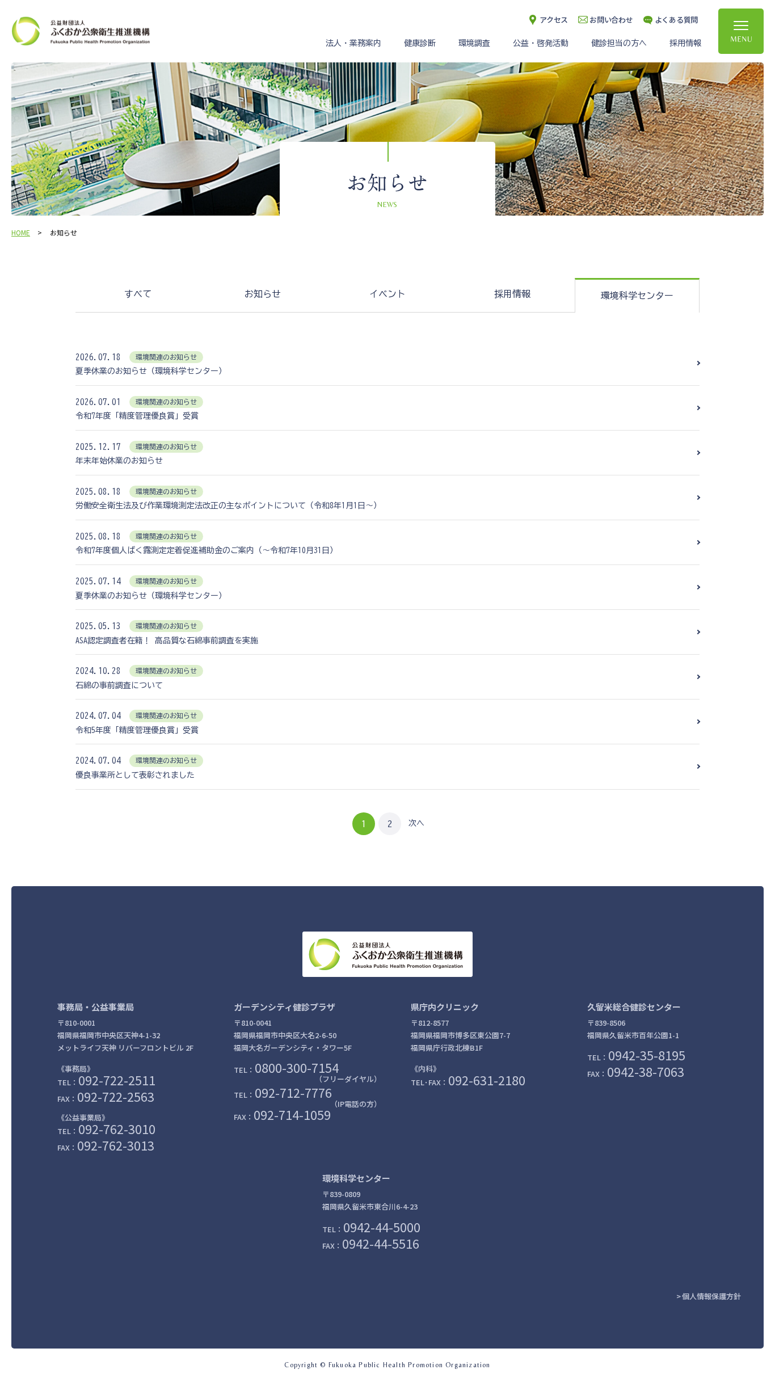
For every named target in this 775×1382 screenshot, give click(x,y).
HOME (20, 232)
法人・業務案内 (353, 43)
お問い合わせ (611, 19)
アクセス (554, 19)
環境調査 (474, 43)
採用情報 (685, 43)
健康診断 (420, 43)
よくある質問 (676, 19)
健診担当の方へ (619, 43)
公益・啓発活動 (540, 43)
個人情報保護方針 (711, 1296)
